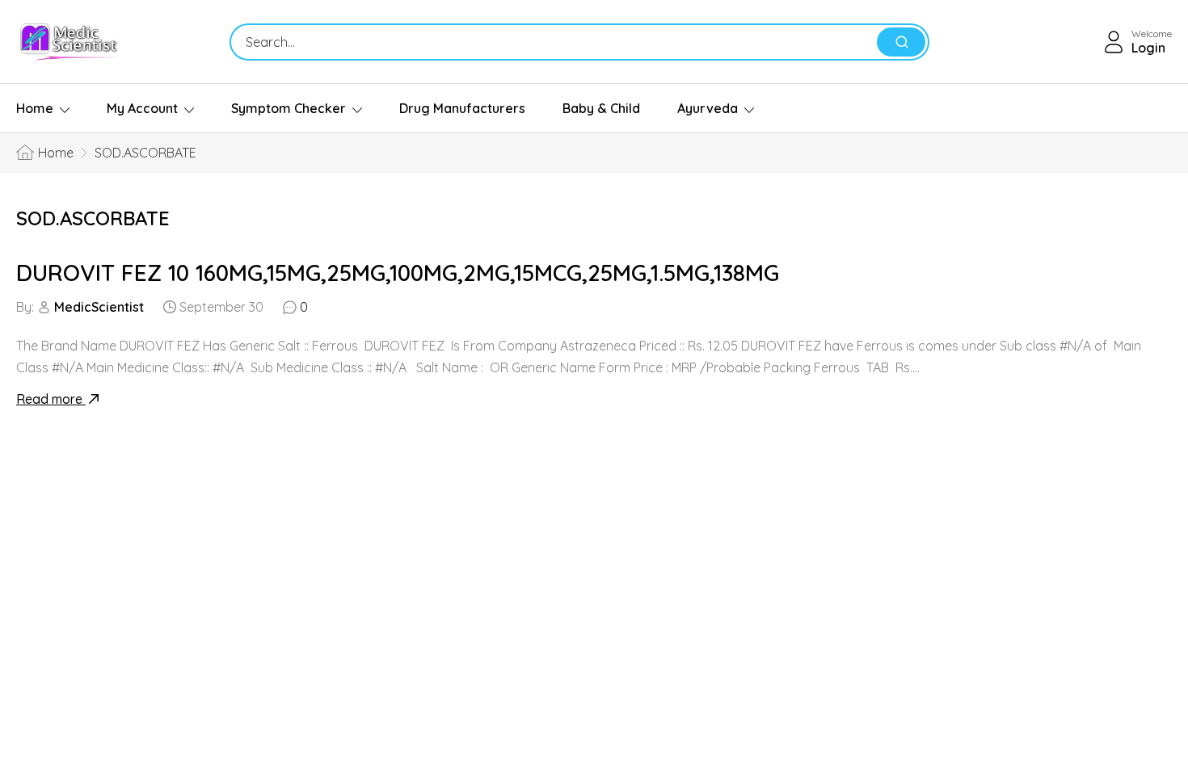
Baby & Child (601, 108)
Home (34, 108)
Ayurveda (707, 108)
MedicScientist (99, 307)
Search (901, 42)
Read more (51, 399)
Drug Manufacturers (462, 108)
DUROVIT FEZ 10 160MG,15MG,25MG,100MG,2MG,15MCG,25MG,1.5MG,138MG (397, 272)
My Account (142, 108)
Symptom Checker (288, 108)
